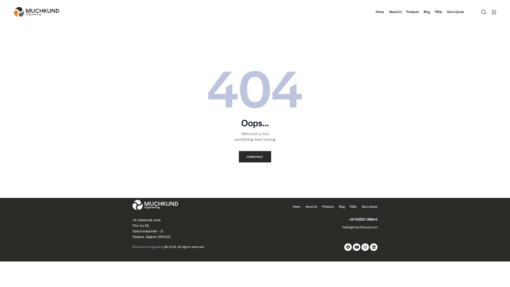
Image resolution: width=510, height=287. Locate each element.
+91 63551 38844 (363, 219)
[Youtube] (356, 247)
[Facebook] (348, 247)
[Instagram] (365, 247)
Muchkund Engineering (148, 247)
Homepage (255, 157)
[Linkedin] (374, 247)
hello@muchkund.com (360, 227)
